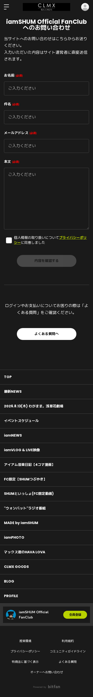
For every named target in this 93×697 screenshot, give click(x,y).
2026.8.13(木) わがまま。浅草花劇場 (33, 406)
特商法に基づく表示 (25, 662)
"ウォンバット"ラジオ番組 (25, 508)
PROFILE (11, 595)
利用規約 (68, 641)
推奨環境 (25, 641)
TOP (8, 376)
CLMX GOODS (16, 566)
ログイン (85, 7)
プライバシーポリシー (25, 651)
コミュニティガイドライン (68, 651)
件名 (11, 104)
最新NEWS (13, 391)
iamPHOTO (14, 537)
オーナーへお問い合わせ (46, 672)
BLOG (9, 581)
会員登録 (75, 615)
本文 (11, 161)
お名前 (13, 75)
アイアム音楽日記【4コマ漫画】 (29, 464)
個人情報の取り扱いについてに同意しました (50, 240)
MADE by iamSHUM (21, 522)
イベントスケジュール (21, 420)
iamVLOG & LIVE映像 (22, 449)
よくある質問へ (46, 334)
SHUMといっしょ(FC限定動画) (29, 493)
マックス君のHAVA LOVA (24, 552)
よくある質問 (68, 662)
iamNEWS (13, 435)
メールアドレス (20, 133)
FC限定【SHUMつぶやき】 (25, 479)
